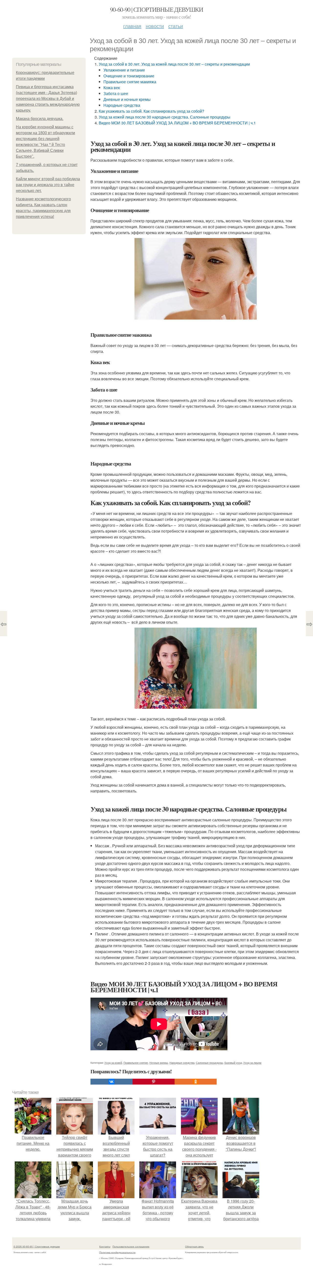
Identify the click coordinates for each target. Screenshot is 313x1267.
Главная (132, 25)
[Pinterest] (154, 1082)
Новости (155, 25)
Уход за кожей (113, 1062)
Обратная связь (194, 1246)
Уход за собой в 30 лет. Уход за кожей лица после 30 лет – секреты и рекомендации (174, 64)
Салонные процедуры (209, 1062)
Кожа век (111, 87)
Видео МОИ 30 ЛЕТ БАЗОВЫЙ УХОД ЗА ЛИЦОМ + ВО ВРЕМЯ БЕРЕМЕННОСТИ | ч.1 (177, 123)
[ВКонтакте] (111, 1082)
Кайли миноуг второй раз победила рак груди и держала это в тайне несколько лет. (48, 185)
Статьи (175, 25)
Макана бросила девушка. (39, 119)
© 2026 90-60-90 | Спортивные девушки (36, 1246)
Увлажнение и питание (124, 70)
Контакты (104, 1246)
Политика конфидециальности (117, 1252)
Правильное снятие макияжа (129, 81)
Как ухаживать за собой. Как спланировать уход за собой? (151, 111)
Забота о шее (115, 93)
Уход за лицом (252, 1062)
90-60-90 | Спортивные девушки (156, 9)
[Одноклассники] (196, 1082)
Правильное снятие (135, 1062)
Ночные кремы (158, 1062)
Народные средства (121, 105)
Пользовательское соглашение (130, 1246)
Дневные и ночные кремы (127, 99)
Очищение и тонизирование (128, 76)
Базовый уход (233, 1062)
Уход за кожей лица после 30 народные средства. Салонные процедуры (164, 117)
